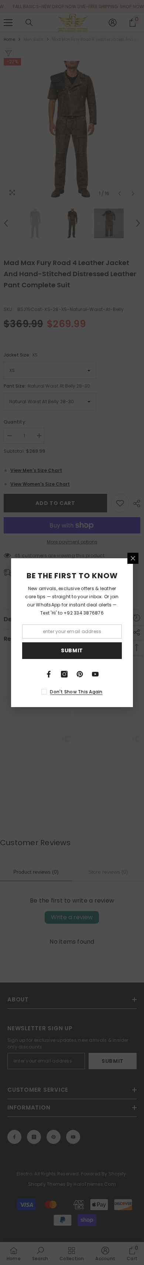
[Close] (132, 558)
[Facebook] (48, 674)
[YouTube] (95, 674)
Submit (72, 650)
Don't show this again (76, 692)
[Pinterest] (80, 674)
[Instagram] (64, 674)
